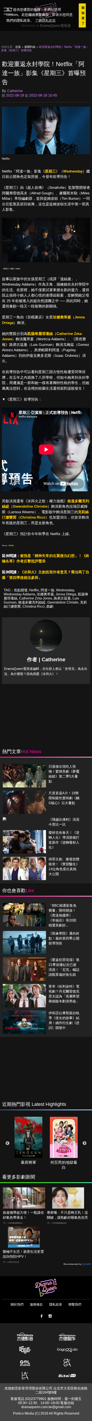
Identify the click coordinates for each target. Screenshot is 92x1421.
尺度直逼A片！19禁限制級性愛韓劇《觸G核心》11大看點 (64, 798)
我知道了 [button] (83, 15)
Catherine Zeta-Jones (35, 598)
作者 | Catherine (46, 659)
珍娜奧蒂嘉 (62, 317)
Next (84, 1143)
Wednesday (73, 171)
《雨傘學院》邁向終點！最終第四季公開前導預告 (64, 938)
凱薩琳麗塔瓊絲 (40, 334)
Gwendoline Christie (30, 506)
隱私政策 (55, 1304)
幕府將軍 (28, 1162)
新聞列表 (30, 46)
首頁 (18, 46)
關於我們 (17, 1304)
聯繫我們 (74, 1304)
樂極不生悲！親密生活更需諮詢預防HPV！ (23, 1254)
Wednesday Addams (19, 594)
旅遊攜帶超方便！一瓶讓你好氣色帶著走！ (23, 1215)
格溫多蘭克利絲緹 (32, 602)
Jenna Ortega (66, 594)
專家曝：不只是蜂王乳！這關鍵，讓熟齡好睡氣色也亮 (67, 1215)
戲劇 (49, 606)
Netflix (6, 158)
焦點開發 (21, 590)
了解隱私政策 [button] (45, 20)
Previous (7, 1143)
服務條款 (36, 1304)
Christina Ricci (32, 517)
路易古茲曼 (62, 598)
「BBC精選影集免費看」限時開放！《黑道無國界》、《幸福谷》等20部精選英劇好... (62, 915)
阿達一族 (47, 590)
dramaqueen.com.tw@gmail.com (46, 1407)
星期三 (50, 171)
